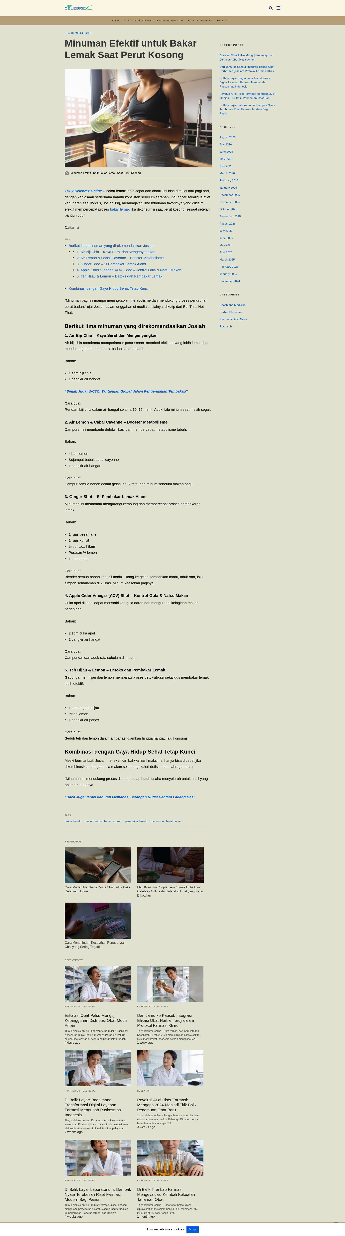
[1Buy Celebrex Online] (78, 7)
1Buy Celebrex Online (83, 191)
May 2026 (226, 158)
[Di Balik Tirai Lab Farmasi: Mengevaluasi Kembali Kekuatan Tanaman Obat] (170, 1158)
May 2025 (226, 245)
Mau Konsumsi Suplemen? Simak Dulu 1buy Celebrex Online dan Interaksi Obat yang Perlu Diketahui (170, 891)
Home (115, 20)
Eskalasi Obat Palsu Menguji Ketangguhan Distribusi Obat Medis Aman (96, 1020)
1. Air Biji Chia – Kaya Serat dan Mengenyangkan (116, 252)
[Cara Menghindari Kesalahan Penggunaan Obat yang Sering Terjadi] (98, 921)
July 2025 (226, 230)
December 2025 (230, 194)
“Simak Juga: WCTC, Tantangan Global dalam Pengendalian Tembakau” (126, 391)
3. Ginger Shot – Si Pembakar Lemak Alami (111, 264)
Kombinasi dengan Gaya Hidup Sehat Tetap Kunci (109, 288)
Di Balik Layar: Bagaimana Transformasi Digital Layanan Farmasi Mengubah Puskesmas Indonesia (245, 82)
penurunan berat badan (166, 821)
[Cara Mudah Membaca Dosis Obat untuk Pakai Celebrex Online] (98, 865)
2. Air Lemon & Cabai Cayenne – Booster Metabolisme (120, 258)
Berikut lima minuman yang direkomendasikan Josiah (111, 246)
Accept (192, 1229)
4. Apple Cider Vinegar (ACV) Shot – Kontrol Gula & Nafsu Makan (129, 270)
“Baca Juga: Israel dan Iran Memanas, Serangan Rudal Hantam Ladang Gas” (130, 797)
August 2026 (228, 137)
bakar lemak (120, 209)
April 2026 (226, 166)
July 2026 (226, 144)
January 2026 (228, 187)
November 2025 (230, 202)
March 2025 (227, 259)
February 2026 (229, 180)
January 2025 (228, 273)
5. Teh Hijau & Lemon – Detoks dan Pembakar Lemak (119, 276)
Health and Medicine (170, 20)
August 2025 (228, 223)
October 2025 (228, 209)
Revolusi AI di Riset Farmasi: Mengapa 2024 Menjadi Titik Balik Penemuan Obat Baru (166, 1105)
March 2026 (227, 173)
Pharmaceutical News (138, 20)
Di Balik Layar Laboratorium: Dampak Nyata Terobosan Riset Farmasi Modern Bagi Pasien (98, 1194)
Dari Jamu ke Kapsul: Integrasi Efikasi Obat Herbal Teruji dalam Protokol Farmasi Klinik (165, 1020)
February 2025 (229, 266)
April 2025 (226, 252)
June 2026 (226, 151)
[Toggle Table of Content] (68, 240)
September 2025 (230, 216)
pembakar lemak (136, 821)
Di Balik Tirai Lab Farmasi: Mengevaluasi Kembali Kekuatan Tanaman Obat (166, 1194)
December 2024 (230, 281)
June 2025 (226, 238)
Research (223, 20)
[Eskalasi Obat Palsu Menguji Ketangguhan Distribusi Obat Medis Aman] (98, 984)
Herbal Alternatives (200, 20)
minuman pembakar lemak (102, 821)
